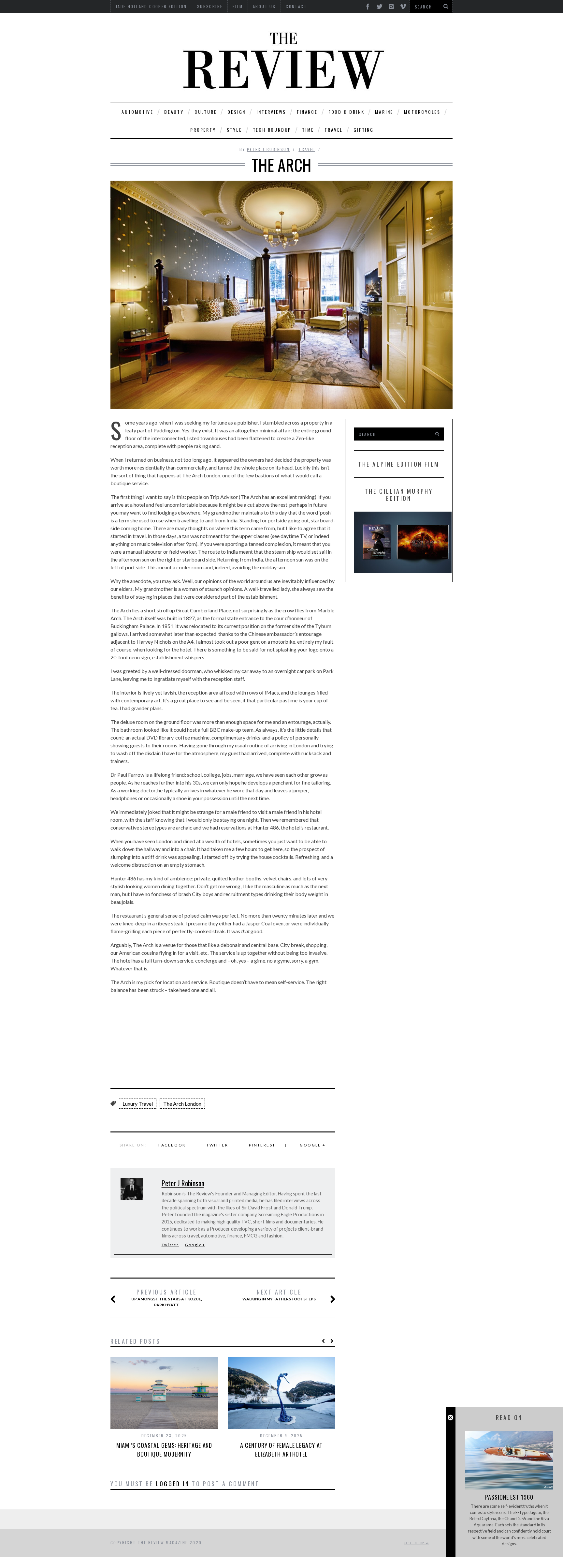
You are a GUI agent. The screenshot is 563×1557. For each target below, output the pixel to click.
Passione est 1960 (509, 1497)
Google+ (195, 1245)
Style (234, 129)
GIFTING (364, 129)
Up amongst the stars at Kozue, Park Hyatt (166, 1297)
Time (308, 129)
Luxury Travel (138, 1103)
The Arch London (182, 1103)
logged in (172, 1483)
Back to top (415, 1543)
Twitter (217, 1145)
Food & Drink (346, 111)
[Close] (450, 1418)
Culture (206, 111)
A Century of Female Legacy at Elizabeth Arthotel (281, 1449)
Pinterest (262, 1145)
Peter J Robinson (268, 149)
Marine (384, 111)
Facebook (172, 1145)
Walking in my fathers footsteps (279, 1294)
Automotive (137, 111)
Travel (334, 129)
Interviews (271, 111)
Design (236, 111)
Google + (312, 1145)
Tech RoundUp (272, 129)
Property (203, 129)
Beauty (174, 111)
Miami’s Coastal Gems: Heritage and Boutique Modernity (164, 1449)
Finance (307, 111)
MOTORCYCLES (422, 111)
